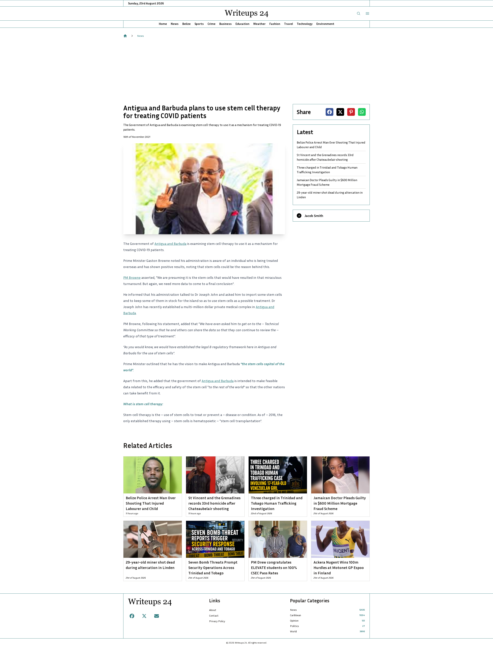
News (175, 24)
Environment (325, 24)
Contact (214, 615)
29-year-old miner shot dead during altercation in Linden (330, 195)
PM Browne (132, 277)
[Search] (359, 13)
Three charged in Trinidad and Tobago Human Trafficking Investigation (327, 170)
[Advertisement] (246, 71)
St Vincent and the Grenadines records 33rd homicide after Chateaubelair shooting (325, 157)
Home (163, 24)
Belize (186, 24)
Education (242, 24)
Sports (199, 24)
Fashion (274, 24)
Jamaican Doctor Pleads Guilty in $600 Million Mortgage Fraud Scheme (327, 182)
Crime (211, 24)
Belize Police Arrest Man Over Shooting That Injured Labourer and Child (331, 144)
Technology (305, 24)
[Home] (125, 36)
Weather (259, 24)
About (212, 610)
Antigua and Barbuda (170, 243)
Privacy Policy (217, 621)
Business (225, 24)
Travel (288, 24)
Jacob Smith (313, 215)
